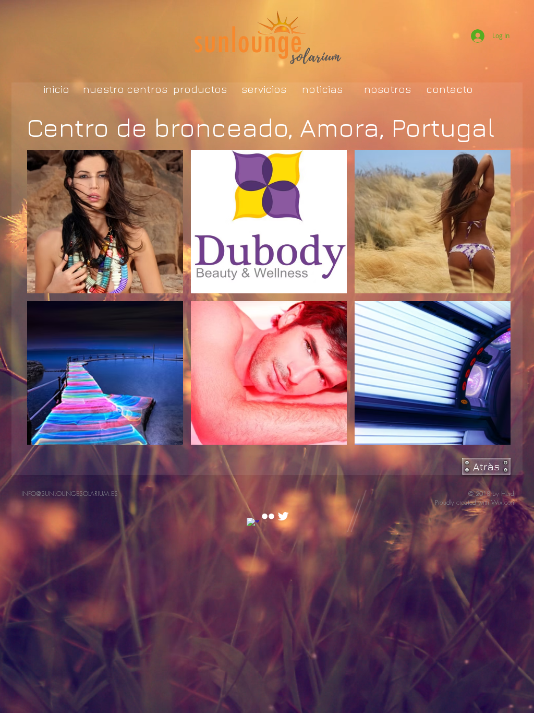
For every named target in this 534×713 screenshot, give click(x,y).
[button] (105, 221)
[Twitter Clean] (283, 516)
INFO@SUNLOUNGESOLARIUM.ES (69, 493)
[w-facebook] (253, 524)
